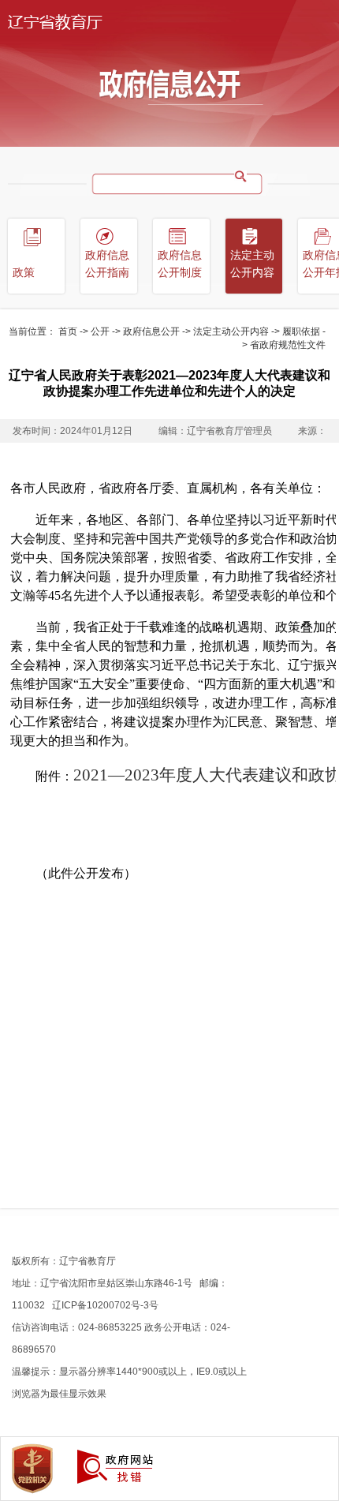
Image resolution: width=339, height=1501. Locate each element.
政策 (24, 273)
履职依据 (301, 331)
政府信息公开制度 (180, 264)
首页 (67, 331)
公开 (100, 331)
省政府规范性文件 (288, 344)
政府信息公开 (151, 331)
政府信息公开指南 (107, 264)
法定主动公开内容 (231, 331)
